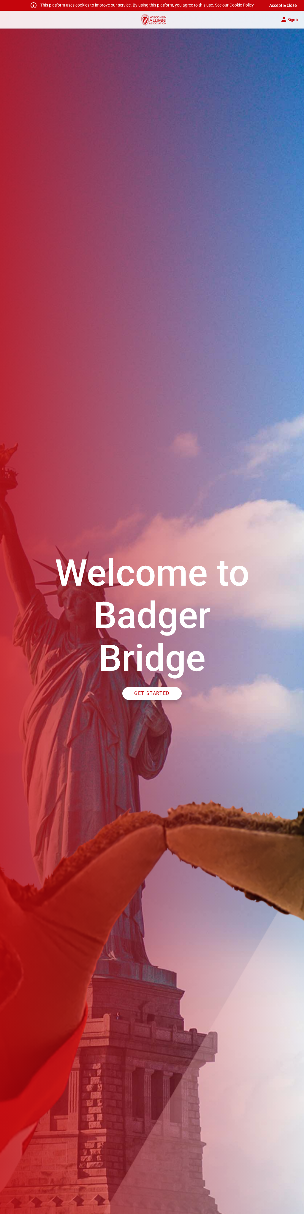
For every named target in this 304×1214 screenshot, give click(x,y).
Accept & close (283, 5)
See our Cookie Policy (235, 5)
